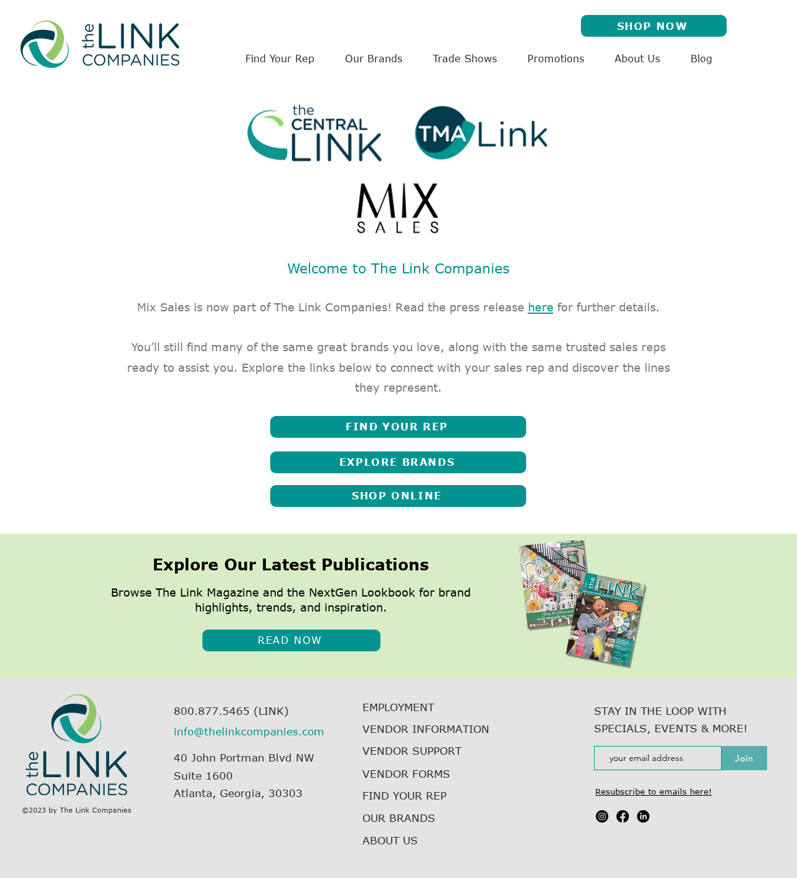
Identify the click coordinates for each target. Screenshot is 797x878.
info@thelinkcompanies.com (249, 731)
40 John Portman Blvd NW (244, 757)
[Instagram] (602, 816)
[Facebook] (622, 816)
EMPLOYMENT (398, 707)
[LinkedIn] (643, 816)
